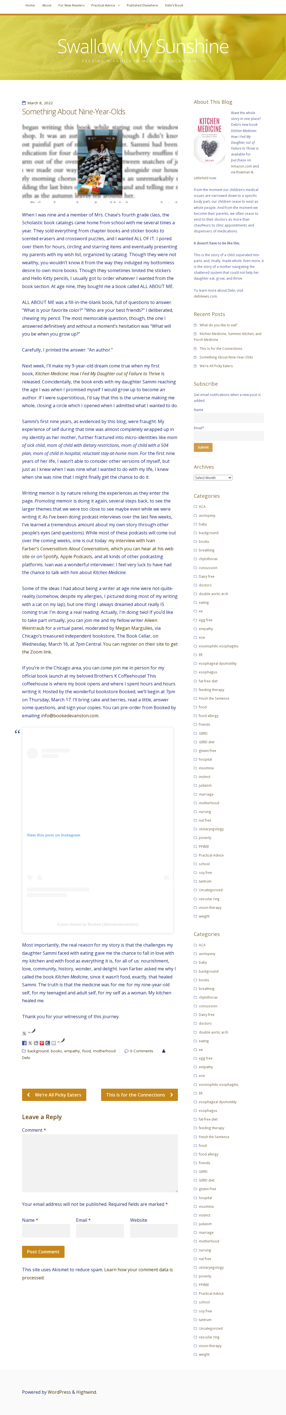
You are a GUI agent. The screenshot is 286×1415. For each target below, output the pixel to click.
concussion (208, 567)
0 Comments (141, 1050)
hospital (205, 759)
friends (204, 724)
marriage (206, 794)
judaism (205, 785)
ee (201, 611)
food (86, 1050)
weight (204, 916)
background (38, 1050)
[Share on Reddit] (36, 1043)
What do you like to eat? (218, 325)
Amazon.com (241, 166)
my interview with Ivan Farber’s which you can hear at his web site (97, 548)
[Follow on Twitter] (24, 1033)
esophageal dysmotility (218, 663)
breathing (206, 550)
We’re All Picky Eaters (57, 1095)
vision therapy (210, 907)
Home (30, 5)
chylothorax (208, 558)
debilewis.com (205, 296)
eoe (202, 637)
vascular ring (209, 899)
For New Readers (71, 5)
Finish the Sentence (214, 698)
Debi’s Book (174, 5)
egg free (206, 620)
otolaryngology (211, 829)
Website (138, 1220)
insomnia (206, 768)
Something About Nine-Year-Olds (226, 357)
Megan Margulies (133, 628)
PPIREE (204, 846)
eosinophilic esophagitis (219, 646)
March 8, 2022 (40, 102)
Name (30, 1220)
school (204, 864)
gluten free (207, 750)
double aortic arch (213, 593)
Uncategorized (211, 890)
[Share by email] (53, 1043)
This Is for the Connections (136, 1095)
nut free (205, 820)
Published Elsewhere (142, 5)
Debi (26, 1057)
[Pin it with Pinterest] (42, 1043)
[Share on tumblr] (48, 1043)
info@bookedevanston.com (69, 716)
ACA (202, 506)
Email (83, 1220)
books (56, 1050)
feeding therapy (211, 689)
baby (203, 524)
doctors (205, 585)
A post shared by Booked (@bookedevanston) (97, 924)
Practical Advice (103, 5)
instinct (204, 776)
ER (200, 654)
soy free (205, 872)
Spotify (50, 556)
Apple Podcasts (76, 556)
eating (204, 602)
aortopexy (207, 515)
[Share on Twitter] (30, 1043)
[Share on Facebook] (24, 1043)
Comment (34, 1130)
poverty (205, 837)
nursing (205, 811)
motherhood (104, 1050)
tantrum (205, 881)
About (46, 5)
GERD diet (206, 742)
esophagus (208, 672)
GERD (203, 733)
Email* (199, 428)
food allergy (208, 715)
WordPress (59, 1392)
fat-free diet (208, 681)
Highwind (86, 1392)
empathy (72, 1050)
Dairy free (206, 576)
